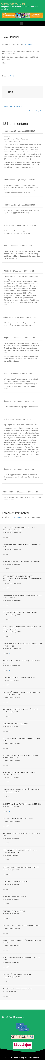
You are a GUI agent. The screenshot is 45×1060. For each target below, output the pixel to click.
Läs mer (7, 537)
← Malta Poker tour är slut (11, 107)
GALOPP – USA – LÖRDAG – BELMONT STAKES (21, 867)
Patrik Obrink (8, 697)
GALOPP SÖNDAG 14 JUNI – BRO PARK (18, 819)
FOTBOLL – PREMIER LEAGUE (14, 896)
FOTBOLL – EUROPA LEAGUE (14, 911)
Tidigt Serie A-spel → (35, 111)
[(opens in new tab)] (22, 1027)
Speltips (12, 76)
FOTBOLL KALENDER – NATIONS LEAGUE (19, 678)
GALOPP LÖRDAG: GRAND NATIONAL (17, 974)
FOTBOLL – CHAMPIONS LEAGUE (15, 882)
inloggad (17, 517)
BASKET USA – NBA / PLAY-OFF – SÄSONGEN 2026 (22, 804)
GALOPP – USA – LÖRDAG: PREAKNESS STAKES (21, 926)
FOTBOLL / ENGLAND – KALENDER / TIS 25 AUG (21, 561)
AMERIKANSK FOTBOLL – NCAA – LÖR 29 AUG (20, 709)
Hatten (6, 991)
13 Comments (27, 44)
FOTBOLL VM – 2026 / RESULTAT (15, 724)
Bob (19, 44)
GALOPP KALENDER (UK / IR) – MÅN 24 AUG (20, 612)
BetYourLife (7, 532)
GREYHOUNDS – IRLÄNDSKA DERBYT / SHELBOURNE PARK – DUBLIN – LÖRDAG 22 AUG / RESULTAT (22, 578)
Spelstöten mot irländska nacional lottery (17, 989)
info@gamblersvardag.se (15, 1017)
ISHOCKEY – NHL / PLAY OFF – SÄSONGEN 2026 (21, 789)
